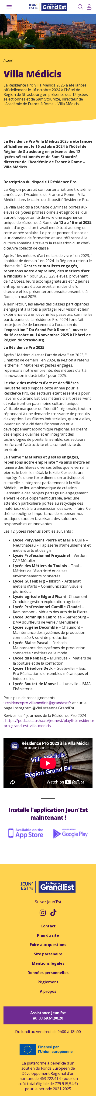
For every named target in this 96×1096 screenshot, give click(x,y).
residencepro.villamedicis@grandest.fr (38, 702)
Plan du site (48, 935)
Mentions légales (48, 963)
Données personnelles (48, 972)
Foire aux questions (48, 944)
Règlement (48, 982)
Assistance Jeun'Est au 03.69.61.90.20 (48, 1015)
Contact (48, 926)
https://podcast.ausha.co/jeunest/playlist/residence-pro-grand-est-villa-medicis (49, 723)
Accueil (8, 60)
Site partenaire (48, 954)
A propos (48, 991)
